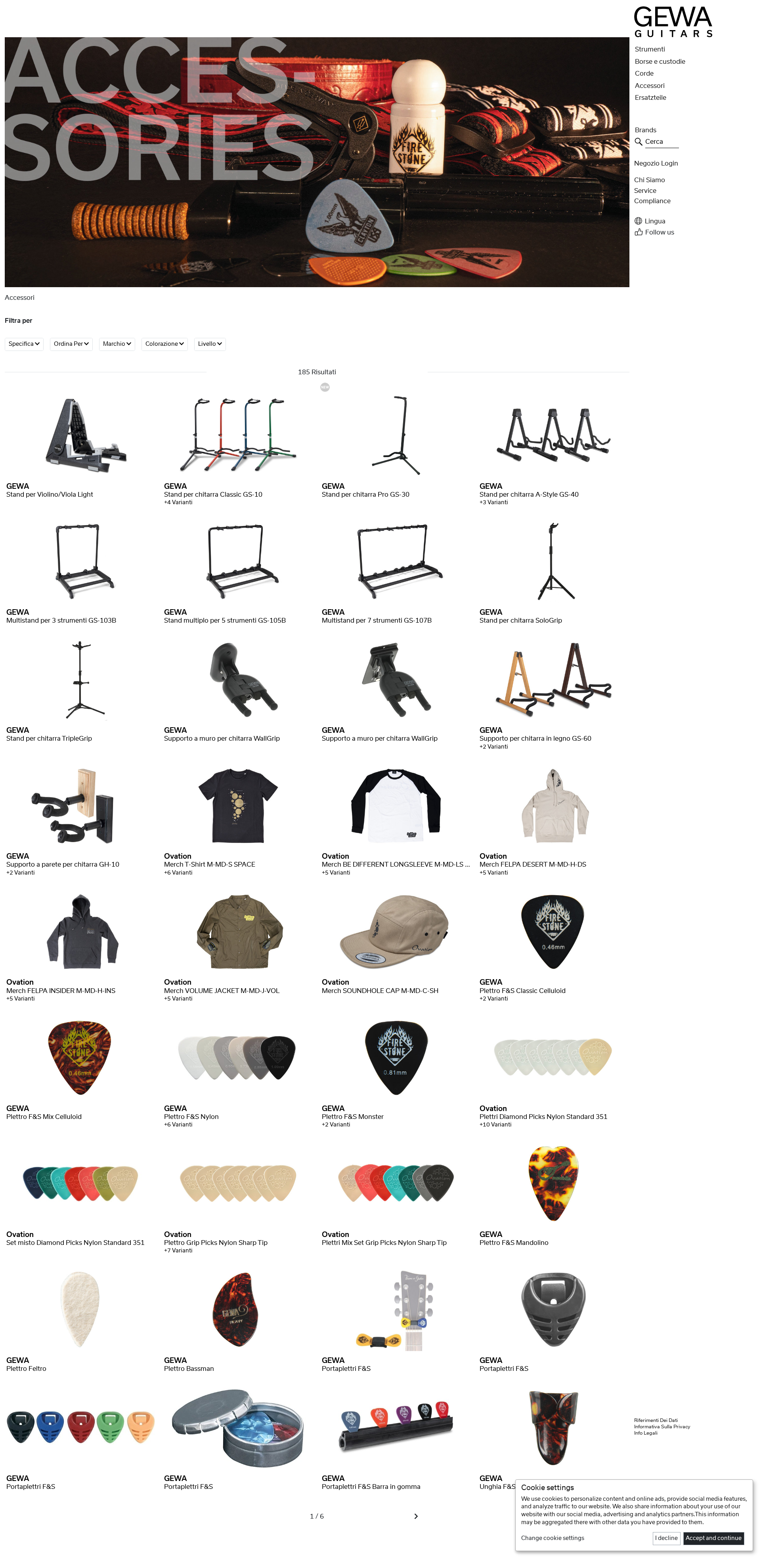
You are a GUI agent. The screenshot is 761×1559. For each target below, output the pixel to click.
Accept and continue (714, 1538)
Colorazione (162, 344)
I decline (666, 1538)
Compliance (652, 201)
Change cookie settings (552, 1538)
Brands (645, 130)
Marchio (114, 344)
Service (645, 191)
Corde (644, 74)
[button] (695, 221)
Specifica (22, 344)
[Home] (673, 22)
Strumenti (650, 49)
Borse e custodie (660, 62)
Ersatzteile (650, 98)
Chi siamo (649, 180)
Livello (207, 344)
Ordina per (69, 344)
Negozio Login (656, 163)
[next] (416, 1516)
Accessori (650, 86)
